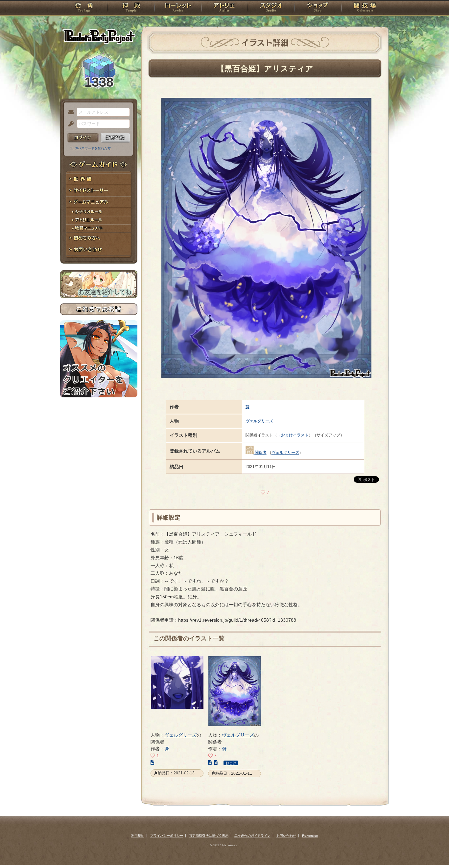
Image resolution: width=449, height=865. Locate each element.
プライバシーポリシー (166, 835)
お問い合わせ (98, 249)
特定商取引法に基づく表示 (208, 835)
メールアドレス (69, 113)
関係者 (261, 452)
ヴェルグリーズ (259, 421)
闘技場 (365, 8)
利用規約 (137, 835)
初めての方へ (98, 238)
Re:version (310, 835)
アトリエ (224, 8)
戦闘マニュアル (98, 228)
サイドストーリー (98, 190)
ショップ (318, 8)
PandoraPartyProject (98, 36)
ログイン (83, 138)
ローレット (177, 8)
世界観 (98, 179)
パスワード (69, 124)
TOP (84, 8)
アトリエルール (98, 220)
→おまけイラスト (293, 435)
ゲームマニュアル (98, 202)
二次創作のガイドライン (252, 835)
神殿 (131, 8)
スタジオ (271, 8)
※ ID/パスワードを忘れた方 (90, 148)
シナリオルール (98, 212)
